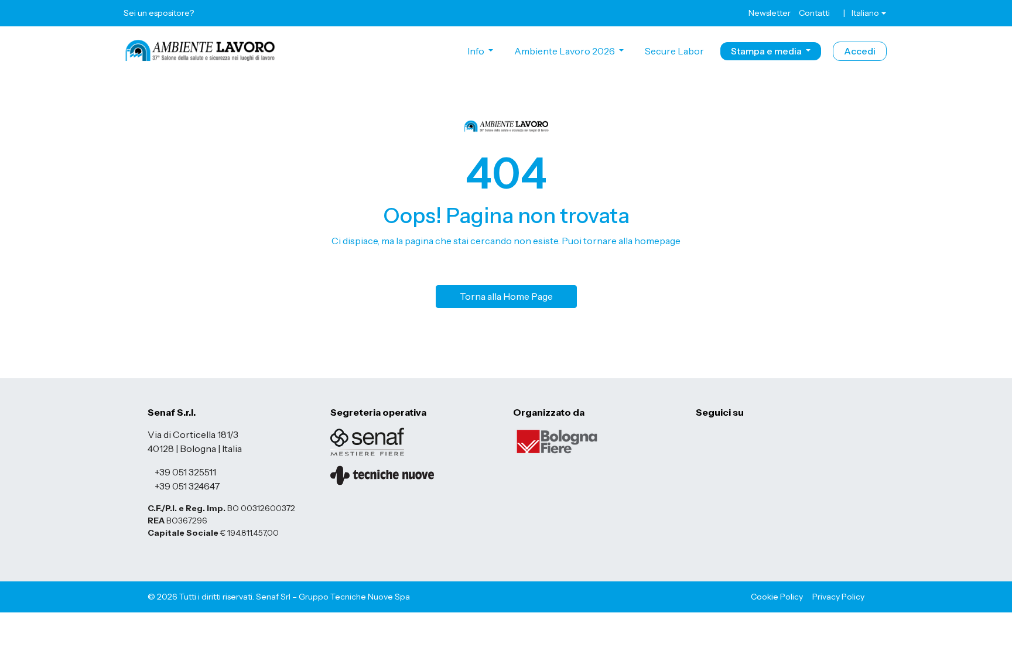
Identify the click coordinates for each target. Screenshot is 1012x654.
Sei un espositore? (159, 13)
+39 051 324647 (187, 486)
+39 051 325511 (185, 472)
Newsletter (769, 13)
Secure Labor (674, 51)
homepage (657, 240)
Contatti (814, 13)
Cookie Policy (777, 596)
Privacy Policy (838, 596)
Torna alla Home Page (506, 296)
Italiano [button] (865, 13)
